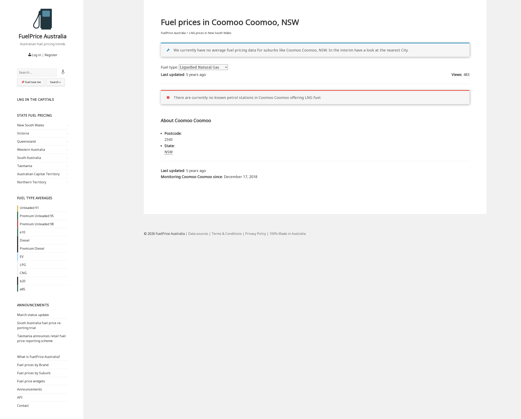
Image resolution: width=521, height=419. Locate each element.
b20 (22, 281)
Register (51, 55)
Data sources (198, 233)
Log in (36, 55)
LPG (23, 265)
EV (22, 256)
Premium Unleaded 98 (37, 224)
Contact (23, 405)
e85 (22, 289)
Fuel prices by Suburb (33, 373)
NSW (168, 151)
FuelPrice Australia (43, 36)
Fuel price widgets (31, 381)
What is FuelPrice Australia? (38, 356)
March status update (33, 315)
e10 (22, 232)
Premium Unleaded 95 (37, 216)
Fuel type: (170, 67)
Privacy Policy (255, 233)
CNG (23, 273)
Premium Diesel (32, 248)
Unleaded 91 (29, 208)
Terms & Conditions (227, 233)
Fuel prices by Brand (32, 365)
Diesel (25, 240)
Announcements (33, 305)
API (19, 397)
